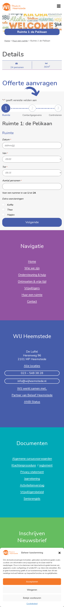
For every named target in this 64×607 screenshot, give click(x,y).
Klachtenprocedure (23, 465)
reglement (46, 465)
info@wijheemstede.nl (32, 381)
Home (7, 40)
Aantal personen (11, 180)
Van (5, 153)
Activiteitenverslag (32, 485)
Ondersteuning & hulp (32, 275)
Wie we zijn (32, 268)
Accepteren (32, 581)
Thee (10, 209)
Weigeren (32, 589)
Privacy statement (32, 472)
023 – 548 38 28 (32, 373)
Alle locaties (32, 366)
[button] (59, 552)
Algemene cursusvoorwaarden (32, 458)
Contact (32, 301)
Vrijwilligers (32, 288)
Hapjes (10, 214)
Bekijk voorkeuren (32, 597)
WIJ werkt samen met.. (32, 388)
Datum (6, 139)
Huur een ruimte (20, 40)
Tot (4, 166)
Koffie (10, 204)
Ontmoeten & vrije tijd (32, 281)
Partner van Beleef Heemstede (32, 395)
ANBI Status (32, 402)
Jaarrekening (32, 478)
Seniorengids (32, 498)
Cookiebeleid (32, 604)
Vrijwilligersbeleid (32, 492)
